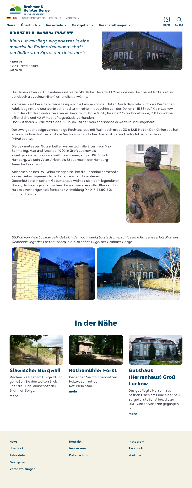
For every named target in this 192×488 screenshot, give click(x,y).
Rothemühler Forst (93, 370)
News (11, 25)
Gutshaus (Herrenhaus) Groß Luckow (152, 377)
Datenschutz (79, 455)
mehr (14, 396)
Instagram (136, 442)
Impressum (72, 18)
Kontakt (55, 18)
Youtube (135, 455)
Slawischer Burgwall (35, 370)
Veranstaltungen (113, 25)
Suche (179, 25)
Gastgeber (81, 25)
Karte (167, 25)
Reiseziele (54, 25)
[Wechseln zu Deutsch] (10, 17)
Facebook (136, 448)
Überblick (29, 25)
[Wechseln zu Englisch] (16, 17)
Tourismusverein (34, 18)
